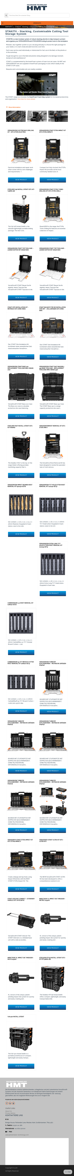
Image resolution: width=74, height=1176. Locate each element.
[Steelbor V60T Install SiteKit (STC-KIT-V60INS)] (21, 446)
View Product (21, 180)
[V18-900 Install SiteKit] (21, 1037)
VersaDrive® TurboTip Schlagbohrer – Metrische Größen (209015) (52, 663)
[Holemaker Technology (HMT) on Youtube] (13, 1103)
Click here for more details (26, 99)
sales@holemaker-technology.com (17, 1135)
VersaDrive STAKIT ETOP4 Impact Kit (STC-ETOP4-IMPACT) (20, 840)
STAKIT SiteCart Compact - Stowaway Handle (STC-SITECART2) (21, 899)
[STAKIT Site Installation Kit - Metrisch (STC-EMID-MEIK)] (21, 327)
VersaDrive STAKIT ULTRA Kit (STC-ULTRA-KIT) (51, 840)
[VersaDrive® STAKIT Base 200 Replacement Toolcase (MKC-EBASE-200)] (21, 387)
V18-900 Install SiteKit (16, 1016)
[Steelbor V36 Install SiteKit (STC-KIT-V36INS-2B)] (21, 209)
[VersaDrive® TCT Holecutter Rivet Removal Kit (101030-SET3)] (53, 505)
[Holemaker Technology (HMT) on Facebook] (6, 1103)
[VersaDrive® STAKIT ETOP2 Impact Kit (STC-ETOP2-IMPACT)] (53, 151)
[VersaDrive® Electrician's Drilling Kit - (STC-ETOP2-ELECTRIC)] (21, 151)
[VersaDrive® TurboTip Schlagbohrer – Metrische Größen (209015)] (53, 682)
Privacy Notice (10, 1113)
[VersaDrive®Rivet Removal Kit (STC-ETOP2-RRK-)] (53, 446)
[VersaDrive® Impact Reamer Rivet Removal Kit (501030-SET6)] (21, 505)
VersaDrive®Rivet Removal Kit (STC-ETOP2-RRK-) (52, 426)
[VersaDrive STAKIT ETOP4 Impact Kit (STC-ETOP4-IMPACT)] (21, 860)
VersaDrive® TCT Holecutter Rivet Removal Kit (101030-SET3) (52, 485)
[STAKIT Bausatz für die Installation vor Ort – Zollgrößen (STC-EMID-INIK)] (53, 328)
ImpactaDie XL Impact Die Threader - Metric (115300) (52, 899)
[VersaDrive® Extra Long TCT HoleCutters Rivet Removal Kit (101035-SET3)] (53, 564)
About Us (8, 1111)
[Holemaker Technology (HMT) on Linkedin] (10, 1103)
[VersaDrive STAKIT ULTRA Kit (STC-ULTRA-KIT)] (53, 860)
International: (9, 1128)
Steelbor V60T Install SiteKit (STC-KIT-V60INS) (20, 426)
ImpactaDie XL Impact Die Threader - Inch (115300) (21, 958)
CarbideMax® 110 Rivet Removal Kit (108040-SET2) (20, 603)
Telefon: (9, 1125)
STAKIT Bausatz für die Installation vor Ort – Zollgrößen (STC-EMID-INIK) (52, 308)
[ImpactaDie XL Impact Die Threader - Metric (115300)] (53, 919)
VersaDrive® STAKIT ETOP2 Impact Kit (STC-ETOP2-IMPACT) (52, 131)
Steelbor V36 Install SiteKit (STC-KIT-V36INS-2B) (21, 190)
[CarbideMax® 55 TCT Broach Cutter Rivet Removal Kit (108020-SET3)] (21, 682)
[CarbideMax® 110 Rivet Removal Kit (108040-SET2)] (21, 623)
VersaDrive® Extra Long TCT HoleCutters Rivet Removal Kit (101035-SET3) (50, 545)
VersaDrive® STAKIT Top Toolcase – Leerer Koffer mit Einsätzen (20, 249)
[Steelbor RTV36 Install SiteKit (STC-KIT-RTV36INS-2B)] (53, 978)
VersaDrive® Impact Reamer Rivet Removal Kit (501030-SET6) (20, 485)
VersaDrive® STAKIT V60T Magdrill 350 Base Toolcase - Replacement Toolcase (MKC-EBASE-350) (51, 368)
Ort (7, 1119)
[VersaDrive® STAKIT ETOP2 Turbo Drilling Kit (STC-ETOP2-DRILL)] (53, 209)
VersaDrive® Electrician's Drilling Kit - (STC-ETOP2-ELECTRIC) (21, 131)
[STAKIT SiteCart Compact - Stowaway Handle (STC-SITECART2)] (21, 919)
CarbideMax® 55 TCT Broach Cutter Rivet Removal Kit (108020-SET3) (21, 662)
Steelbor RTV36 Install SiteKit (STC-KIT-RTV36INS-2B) (52, 958)
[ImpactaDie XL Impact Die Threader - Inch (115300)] (21, 978)
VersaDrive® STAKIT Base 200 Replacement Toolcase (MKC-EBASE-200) (21, 368)
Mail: (10, 1132)
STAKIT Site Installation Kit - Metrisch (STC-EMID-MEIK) (18, 308)
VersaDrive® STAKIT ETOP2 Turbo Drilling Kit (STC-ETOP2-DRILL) (51, 190)
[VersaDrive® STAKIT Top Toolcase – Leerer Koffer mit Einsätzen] (21, 268)
